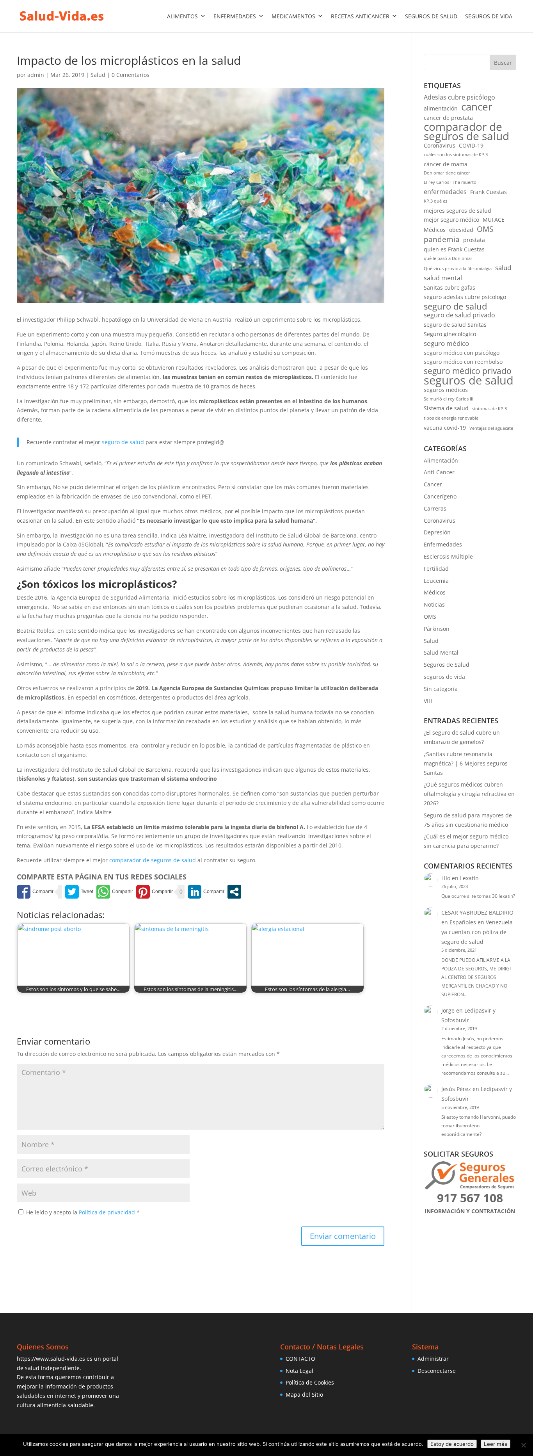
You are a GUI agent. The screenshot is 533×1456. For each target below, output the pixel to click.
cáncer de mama (445, 164)
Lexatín (469, 878)
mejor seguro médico (451, 219)
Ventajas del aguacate (491, 428)
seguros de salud (468, 380)
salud (503, 267)
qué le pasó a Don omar (448, 258)
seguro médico (446, 343)
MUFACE (494, 219)
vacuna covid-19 (445, 427)
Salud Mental (441, 652)
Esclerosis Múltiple (448, 556)
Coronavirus (439, 145)
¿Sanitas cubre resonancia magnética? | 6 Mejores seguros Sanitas (466, 763)
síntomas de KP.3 (489, 408)
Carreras (435, 508)
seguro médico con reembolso (463, 361)
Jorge (448, 1010)
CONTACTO (300, 1358)
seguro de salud (123, 442)
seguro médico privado (468, 371)
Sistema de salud (446, 408)
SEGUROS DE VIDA (488, 16)
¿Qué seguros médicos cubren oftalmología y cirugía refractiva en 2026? (469, 794)
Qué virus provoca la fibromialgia (458, 268)
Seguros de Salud (446, 664)
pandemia (442, 239)
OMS (485, 229)
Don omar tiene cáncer (447, 173)
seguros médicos (446, 389)
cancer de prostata (448, 117)
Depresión (437, 532)
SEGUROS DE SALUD (431, 16)
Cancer (433, 484)
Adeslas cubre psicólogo (459, 97)
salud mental (443, 278)
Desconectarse (437, 1370)
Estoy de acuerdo (452, 1444)
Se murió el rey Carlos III (448, 399)
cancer (476, 107)
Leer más (495, 1444)
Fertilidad (436, 568)
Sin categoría (441, 688)
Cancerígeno (440, 496)
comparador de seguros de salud (152, 860)
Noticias (434, 604)
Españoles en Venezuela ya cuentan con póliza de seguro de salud (477, 931)
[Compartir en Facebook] (35, 892)
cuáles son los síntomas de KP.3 (456, 154)
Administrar (433, 1358)
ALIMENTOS (182, 16)
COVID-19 (471, 145)
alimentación (441, 108)
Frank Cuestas (488, 192)
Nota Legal (299, 1370)
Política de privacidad (108, 1212)
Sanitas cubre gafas (449, 287)
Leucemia (436, 580)
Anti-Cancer (439, 472)
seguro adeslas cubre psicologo (465, 297)
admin (35, 74)
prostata (474, 240)
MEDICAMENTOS (293, 16)
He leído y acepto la (83, 1212)
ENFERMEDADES (234, 16)
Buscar (503, 62)
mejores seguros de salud (457, 210)
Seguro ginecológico (450, 334)
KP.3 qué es (435, 201)
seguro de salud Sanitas (455, 324)
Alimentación (441, 460)
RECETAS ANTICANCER (360, 16)
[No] (523, 1445)
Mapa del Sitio (304, 1394)
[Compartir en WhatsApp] (114, 892)
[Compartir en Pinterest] (154, 892)
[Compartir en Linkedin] (206, 892)
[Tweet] (79, 892)
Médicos (435, 229)
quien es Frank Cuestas (454, 249)
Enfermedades (443, 544)
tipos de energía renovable (451, 418)
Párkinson (436, 628)
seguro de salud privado (459, 315)
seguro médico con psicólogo (461, 352)
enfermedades (445, 191)
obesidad (461, 229)
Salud (98, 74)
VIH (428, 701)
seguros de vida (444, 676)
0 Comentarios (130, 74)
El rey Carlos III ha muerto (450, 182)
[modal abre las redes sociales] (234, 892)
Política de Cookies (310, 1382)
